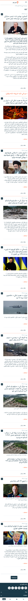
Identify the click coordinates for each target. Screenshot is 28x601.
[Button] (23, 88)
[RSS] (9, 588)
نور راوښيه (14, 577)
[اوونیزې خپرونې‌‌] (10, 599)
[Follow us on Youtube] (19, 588)
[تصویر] (17, 599)
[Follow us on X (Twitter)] (22, 588)
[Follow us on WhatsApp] (12, 588)
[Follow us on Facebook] (25, 588)
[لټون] (23, 599)
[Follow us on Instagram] (16, 588)
